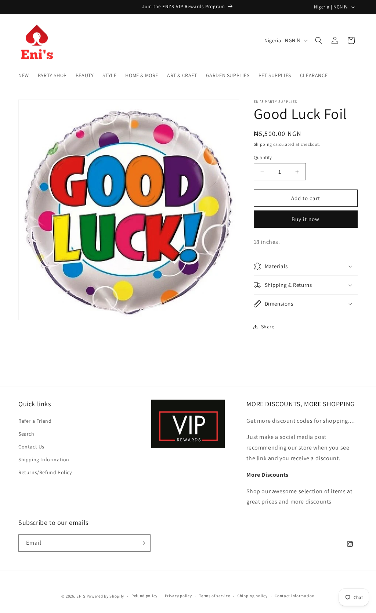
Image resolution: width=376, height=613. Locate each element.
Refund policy (144, 595)
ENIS (81, 596)
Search (26, 433)
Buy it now (305, 219)
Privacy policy (178, 595)
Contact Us (31, 446)
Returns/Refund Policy (45, 472)
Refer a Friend (34, 421)
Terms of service (214, 595)
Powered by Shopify (105, 596)
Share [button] (268, 326)
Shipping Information (43, 459)
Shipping (263, 144)
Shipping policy (252, 595)
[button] (319, 40)
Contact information (294, 595)
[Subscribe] (142, 543)
